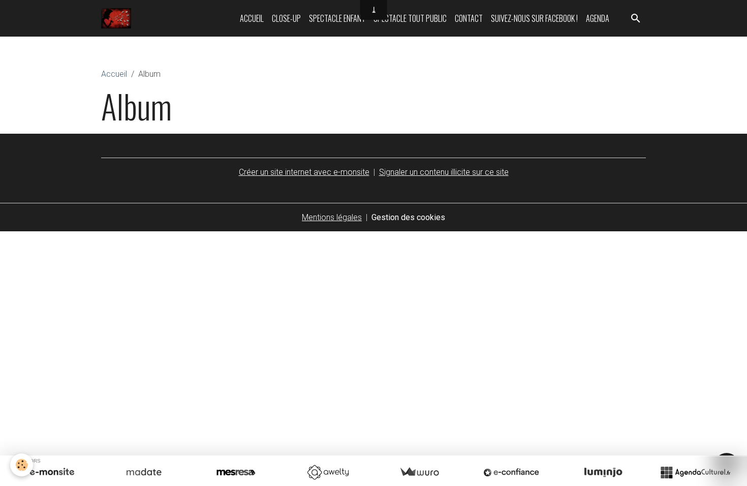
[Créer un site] (52, 472)
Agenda (597, 18)
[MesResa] (236, 472)
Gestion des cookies (408, 217)
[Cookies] (21, 464)
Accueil (252, 18)
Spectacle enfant (337, 18)
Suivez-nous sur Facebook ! (534, 18)
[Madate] (144, 472)
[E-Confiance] (511, 472)
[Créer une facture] (419, 472)
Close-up (286, 18)
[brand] (118, 18)
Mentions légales (332, 217)
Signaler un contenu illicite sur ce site (444, 172)
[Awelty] (328, 472)
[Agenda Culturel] (695, 472)
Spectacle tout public (410, 18)
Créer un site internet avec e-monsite (304, 172)
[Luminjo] (603, 472)
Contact (469, 18)
